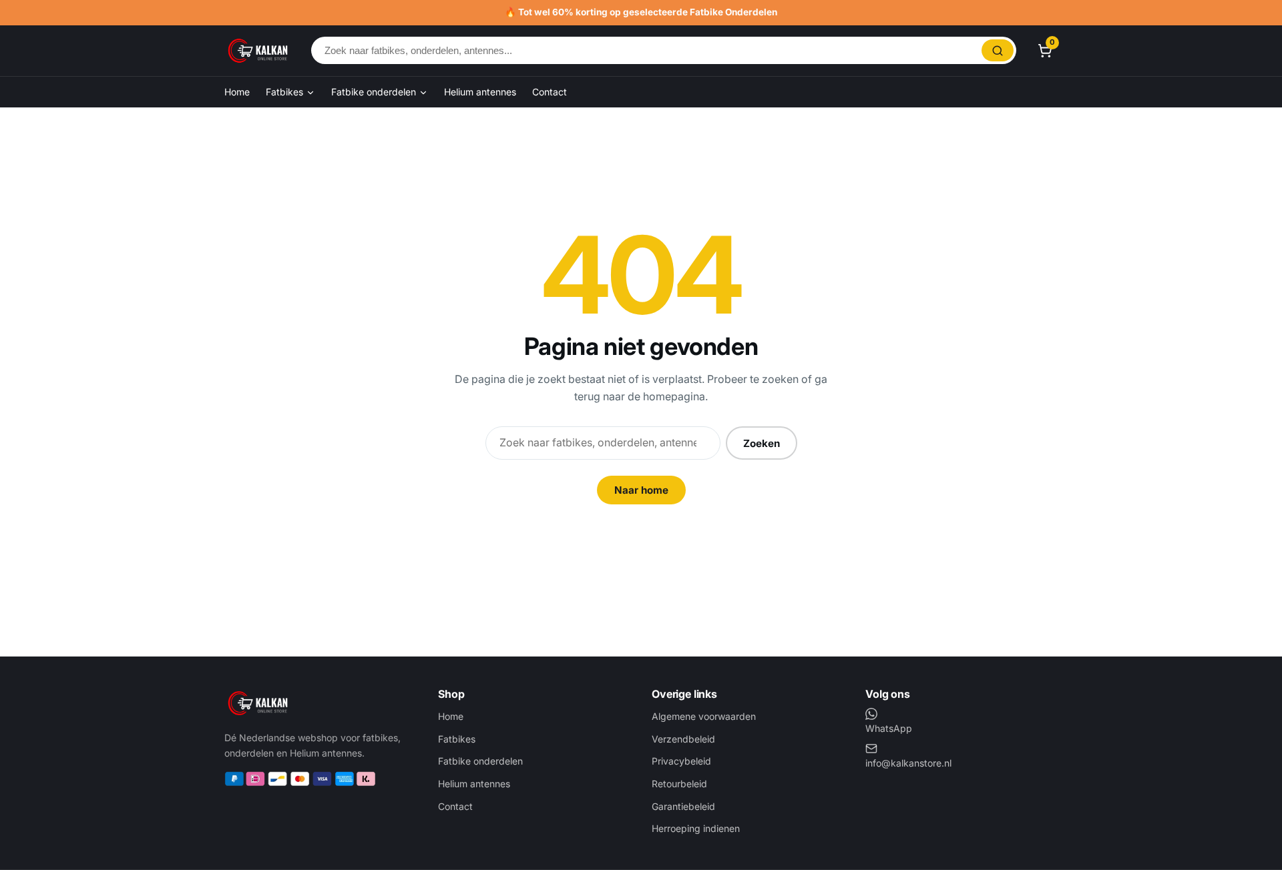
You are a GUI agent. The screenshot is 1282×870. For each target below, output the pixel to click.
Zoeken (761, 443)
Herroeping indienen (696, 828)
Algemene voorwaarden (704, 716)
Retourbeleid (679, 783)
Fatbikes (286, 91)
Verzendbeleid (683, 739)
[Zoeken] (998, 50)
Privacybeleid (681, 761)
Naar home (641, 490)
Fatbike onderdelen (375, 91)
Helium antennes (480, 91)
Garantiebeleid (683, 806)
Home (237, 91)
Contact (549, 91)
